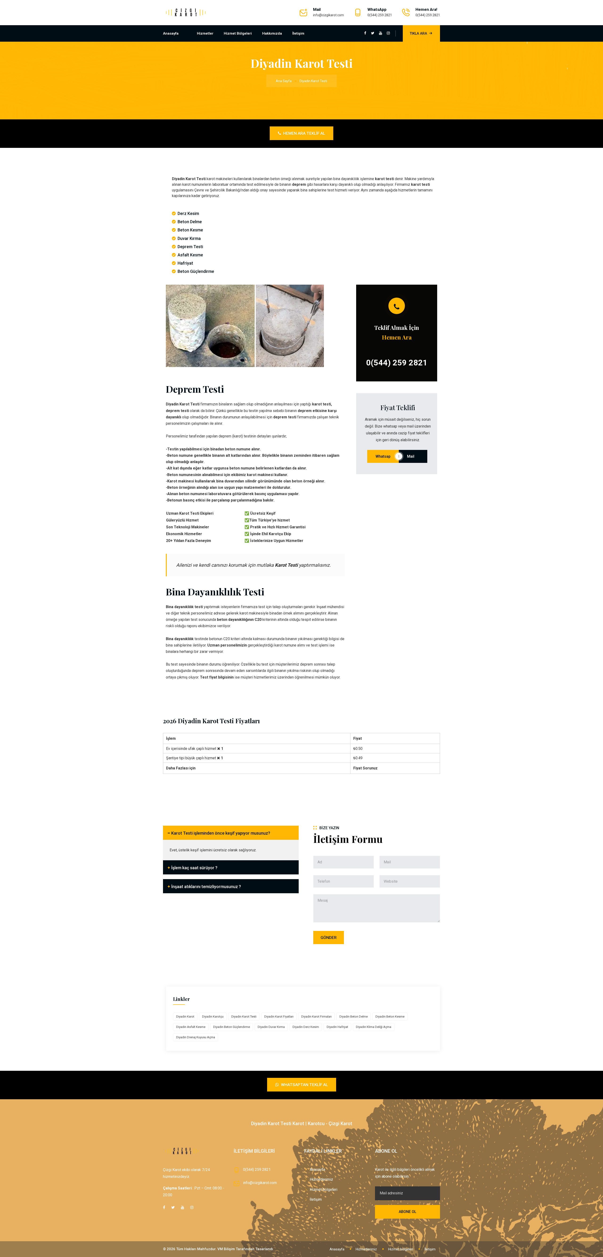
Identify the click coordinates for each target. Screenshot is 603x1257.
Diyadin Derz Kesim (306, 1027)
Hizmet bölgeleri (238, 33)
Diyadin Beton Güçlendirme (231, 1027)
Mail (413, 456)
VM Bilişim (226, 1249)
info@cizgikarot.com (328, 15)
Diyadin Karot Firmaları (316, 1016)
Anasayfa (171, 33)
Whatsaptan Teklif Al (304, 1084)
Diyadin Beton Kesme (389, 1016)
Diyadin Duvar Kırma (271, 1027)
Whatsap (383, 456)
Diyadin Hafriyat (337, 1027)
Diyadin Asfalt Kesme (190, 1027)
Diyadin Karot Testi (244, 1016)
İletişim (298, 33)
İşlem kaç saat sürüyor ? (194, 867)
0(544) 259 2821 (379, 15)
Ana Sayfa (284, 81)
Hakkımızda (272, 33)
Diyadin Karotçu (213, 1016)
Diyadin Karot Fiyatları (278, 1016)
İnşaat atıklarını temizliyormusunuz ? (206, 886)
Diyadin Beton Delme (353, 1016)
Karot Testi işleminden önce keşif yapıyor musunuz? (220, 833)
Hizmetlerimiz (321, 1179)
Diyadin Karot (185, 1016)
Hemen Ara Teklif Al (303, 133)
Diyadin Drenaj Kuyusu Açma (195, 1037)
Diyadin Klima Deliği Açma (373, 1027)
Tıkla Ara (418, 33)
